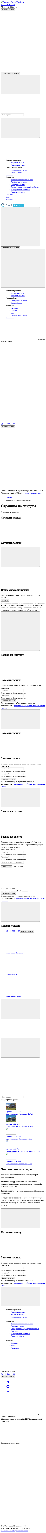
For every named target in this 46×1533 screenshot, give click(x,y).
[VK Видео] (24, 420)
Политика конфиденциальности (14, 1531)
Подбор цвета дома (19, 182)
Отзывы (9, 194)
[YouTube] (24, 381)
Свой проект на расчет (10, 73)
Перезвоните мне (8, 701)
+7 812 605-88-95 (8, 4)
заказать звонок (8, 10)
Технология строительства (22, 180)
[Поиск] (20, 84)
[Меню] (23, 268)
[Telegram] (24, 31)
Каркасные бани (18, 165)
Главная (9, 497)
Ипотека (9, 175)
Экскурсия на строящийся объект (25, 187)
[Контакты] (20, 236)
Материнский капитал (20, 189)
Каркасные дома (18, 162)
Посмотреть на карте (33, 493)
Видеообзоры (16, 172)
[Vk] (24, 362)
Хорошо (5, 600)
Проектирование (18, 192)
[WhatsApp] (24, 50)
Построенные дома (19, 170)
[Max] (24, 467)
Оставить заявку (8, 1278)
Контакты (10, 199)
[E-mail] (24, 69)
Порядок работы (18, 184)
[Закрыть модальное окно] (20, 557)
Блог (8, 197)
